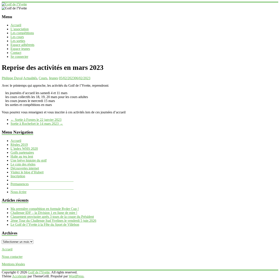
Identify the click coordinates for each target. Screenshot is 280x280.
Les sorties (17, 41)
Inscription (17, 176)
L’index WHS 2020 (24, 148)
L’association (19, 29)
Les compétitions (22, 33)
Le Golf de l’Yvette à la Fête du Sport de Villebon (44, 224)
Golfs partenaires (22, 152)
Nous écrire (18, 192)
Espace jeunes (20, 49)
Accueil (15, 25)
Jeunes (53, 78)
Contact (15, 53)
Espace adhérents (22, 45)
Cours (43, 78)
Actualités (30, 78)
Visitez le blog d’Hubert (27, 172)
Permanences (19, 184)
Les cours (17, 37)
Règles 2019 (19, 144)
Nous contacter (12, 257)
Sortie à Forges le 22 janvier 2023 (35, 120)
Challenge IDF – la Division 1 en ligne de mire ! (43, 213)
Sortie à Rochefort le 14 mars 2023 (36, 123)
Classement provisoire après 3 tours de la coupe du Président (52, 216)
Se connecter (19, 56)
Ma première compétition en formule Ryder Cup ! (44, 209)
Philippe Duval (12, 78)
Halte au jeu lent (21, 156)
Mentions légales (13, 264)
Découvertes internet (24, 168)
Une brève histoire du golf (28, 160)
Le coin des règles (22, 164)
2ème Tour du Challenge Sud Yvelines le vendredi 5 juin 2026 (53, 220)
